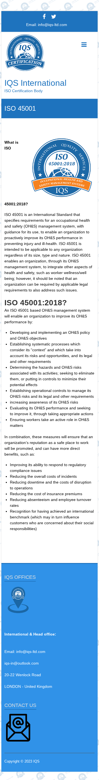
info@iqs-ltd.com (52, 24)
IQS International (35, 82)
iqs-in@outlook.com (21, 663)
